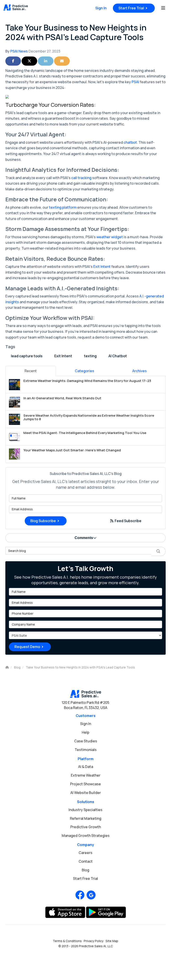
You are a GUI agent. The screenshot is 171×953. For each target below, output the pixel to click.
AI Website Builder (85, 792)
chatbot (130, 142)
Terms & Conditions (67, 941)
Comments (84, 538)
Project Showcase (85, 783)
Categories (84, 370)
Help (85, 732)
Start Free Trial (131, 8)
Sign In (101, 8)
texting (90, 355)
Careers (85, 852)
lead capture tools (27, 355)
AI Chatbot (117, 355)
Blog (85, 870)
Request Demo (27, 646)
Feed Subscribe (127, 520)
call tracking (81, 177)
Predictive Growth (85, 826)
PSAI (135, 81)
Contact (86, 861)
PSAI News (19, 51)
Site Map (112, 941)
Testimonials (86, 749)
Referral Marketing (85, 818)
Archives (139, 370)
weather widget (109, 236)
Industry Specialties (85, 809)
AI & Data (85, 766)
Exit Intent (102, 266)
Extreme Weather (85, 775)
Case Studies (85, 741)
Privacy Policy (94, 941)
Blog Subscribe (43, 520)
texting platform (63, 207)
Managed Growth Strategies (86, 835)
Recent (30, 370)
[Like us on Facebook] (79, 894)
